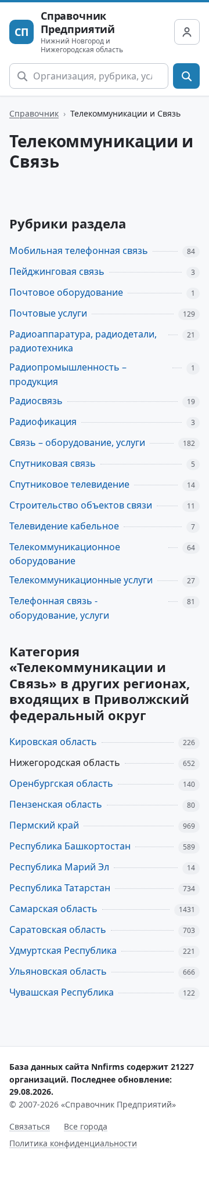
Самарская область (53, 908)
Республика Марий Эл (59, 866)
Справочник (34, 113)
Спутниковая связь (52, 463)
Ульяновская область (58, 971)
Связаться (29, 1126)
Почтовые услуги (48, 313)
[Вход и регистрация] (187, 32)
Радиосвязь (36, 400)
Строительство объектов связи (80, 505)
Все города (85, 1126)
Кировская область (53, 741)
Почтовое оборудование (66, 292)
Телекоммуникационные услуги (81, 579)
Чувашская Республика (61, 992)
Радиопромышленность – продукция (68, 374)
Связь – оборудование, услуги (77, 442)
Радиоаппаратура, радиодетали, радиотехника (83, 341)
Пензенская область (55, 804)
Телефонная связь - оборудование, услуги (59, 608)
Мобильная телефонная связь (78, 250)
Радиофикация (43, 421)
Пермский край (44, 825)
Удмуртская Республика (63, 950)
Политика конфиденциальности (73, 1143)
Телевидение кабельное (64, 526)
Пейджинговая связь (57, 271)
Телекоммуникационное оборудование (64, 554)
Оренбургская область (61, 783)
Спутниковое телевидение (69, 484)
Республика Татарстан (59, 887)
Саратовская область (57, 929)
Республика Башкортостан (70, 846)
